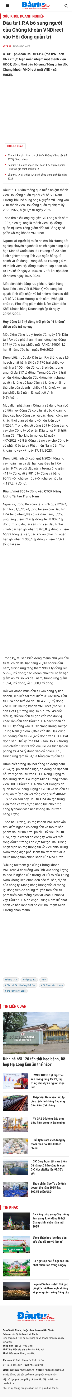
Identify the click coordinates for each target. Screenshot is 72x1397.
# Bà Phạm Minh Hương (52, 985)
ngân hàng (55, 246)
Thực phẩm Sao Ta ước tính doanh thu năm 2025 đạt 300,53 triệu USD (48, 1187)
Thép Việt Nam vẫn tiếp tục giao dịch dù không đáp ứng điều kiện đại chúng (48, 1101)
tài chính (41, 246)
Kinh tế (14, 251)
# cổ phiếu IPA (29, 979)
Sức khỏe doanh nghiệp (23, 16)
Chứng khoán (20, 233)
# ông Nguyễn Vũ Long (15, 990)
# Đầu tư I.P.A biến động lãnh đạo (20, 985)
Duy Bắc (7, 45)
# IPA (43, 979)
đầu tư (53, 524)
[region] (36, 110)
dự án (10, 794)
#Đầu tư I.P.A (11, 979)
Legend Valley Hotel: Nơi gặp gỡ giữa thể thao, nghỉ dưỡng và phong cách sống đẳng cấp (51, 1288)
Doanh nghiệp (38, 309)
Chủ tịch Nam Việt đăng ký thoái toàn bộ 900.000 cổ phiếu (48, 1144)
